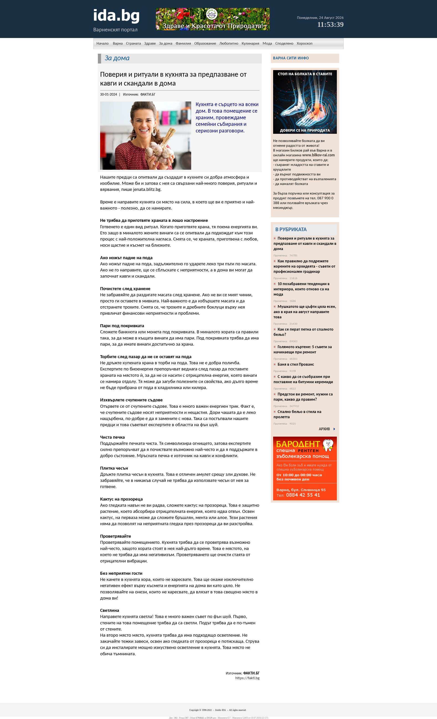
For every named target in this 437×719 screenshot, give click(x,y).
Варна (118, 44)
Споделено (284, 44)
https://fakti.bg (247, 678)
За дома (165, 44)
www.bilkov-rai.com (318, 155)
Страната (133, 44)
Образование (205, 44)
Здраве (150, 44)
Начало (103, 44)
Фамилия (183, 44)
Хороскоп (305, 44)
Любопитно (228, 44)
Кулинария (250, 44)
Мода (267, 44)
